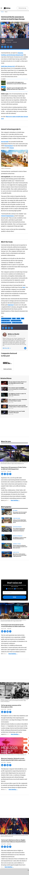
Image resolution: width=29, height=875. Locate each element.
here (24, 287)
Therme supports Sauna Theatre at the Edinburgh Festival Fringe (17, 382)
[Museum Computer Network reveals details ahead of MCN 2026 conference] (14, 745)
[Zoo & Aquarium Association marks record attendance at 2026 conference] (14, 610)
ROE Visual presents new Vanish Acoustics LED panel (16, 411)
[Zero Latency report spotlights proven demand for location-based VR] (4, 388)
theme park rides (16, 518)
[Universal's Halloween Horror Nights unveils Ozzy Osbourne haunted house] (14, 826)
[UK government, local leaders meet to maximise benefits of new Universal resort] (7, 545)
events (18, 318)
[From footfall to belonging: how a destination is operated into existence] (3, 82)
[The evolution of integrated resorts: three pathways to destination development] (7, 528)
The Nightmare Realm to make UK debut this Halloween (17, 394)
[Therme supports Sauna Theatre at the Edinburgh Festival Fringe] (4, 382)
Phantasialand (8, 145)
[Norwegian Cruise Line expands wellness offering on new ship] (7, 511)
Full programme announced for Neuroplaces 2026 (11, 706)
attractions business (6, 318)
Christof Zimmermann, (7, 216)
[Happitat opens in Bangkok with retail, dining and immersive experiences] (3, 88)
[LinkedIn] (25, 348)
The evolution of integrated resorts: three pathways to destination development (19, 529)
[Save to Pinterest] (8, 47)
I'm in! (14, 597)
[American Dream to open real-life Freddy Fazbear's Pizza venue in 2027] (4, 406)
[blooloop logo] (9, 8)
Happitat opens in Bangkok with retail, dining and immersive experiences (17, 88)
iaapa (22, 318)
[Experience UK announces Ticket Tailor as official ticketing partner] (14, 453)
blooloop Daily (11, 588)
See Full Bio (6, 348)
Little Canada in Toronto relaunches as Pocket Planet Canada (17, 400)
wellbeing (15, 510)
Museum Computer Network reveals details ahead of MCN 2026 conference (13, 759)
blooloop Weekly (19, 588)
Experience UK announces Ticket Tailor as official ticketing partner (13, 468)
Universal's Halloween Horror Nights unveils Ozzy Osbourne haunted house (13, 840)
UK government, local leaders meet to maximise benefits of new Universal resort (20, 546)
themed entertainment (17, 322)
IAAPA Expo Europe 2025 (8, 66)
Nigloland (11, 305)
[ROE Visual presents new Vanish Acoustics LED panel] (4, 412)
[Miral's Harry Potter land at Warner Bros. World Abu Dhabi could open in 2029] (7, 554)
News (6, 11)
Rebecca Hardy (10, 40)
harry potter (16, 552)
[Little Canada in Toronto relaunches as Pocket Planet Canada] (4, 400)
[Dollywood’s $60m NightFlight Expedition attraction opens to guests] (7, 520)
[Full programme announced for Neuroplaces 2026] (14, 690)
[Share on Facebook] (11, 47)
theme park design (5, 320)
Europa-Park (4, 141)
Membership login (22, 8)
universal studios (17, 543)
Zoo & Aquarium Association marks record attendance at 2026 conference (13, 625)
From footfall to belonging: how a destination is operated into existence (16, 83)
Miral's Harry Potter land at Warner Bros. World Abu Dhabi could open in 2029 (19, 555)
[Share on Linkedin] (2, 47)
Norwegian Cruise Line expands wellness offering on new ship (20, 512)
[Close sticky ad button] (28, 870)
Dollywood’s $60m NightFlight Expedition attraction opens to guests (19, 521)
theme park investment (16, 320)
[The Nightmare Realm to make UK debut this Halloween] (4, 394)
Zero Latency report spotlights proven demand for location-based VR (17, 389)
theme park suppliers (6, 322)
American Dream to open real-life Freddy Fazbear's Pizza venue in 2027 (18, 406)
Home (2, 11)
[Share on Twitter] (5, 47)
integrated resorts (17, 526)
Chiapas (11, 148)
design (13, 318)
